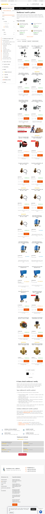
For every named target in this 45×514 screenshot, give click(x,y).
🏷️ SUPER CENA (9, 23)
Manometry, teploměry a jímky (7, 58)
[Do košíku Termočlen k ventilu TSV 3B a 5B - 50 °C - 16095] (40, 181)
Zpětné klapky (5, 45)
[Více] (41, 8)
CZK (30, 0)
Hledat (27, 4)
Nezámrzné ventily (5, 56)
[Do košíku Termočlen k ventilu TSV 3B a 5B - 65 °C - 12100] (26, 234)
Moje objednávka (3, 490)
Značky (4, 82)
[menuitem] (7, 8)
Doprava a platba (3, 482)
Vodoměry (4, 47)
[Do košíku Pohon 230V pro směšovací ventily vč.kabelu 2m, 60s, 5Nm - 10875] (26, 91)
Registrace (41, 0)
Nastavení (11, 512)
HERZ (9, 32)
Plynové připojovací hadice (7, 57)
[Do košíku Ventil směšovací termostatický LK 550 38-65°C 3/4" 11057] (40, 336)
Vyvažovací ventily (5, 52)
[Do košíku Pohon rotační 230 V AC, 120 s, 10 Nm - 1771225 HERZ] (40, 155)
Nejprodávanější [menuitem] (35, 41)
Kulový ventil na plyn (6, 54)
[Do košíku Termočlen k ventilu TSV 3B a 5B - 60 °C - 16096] (40, 208)
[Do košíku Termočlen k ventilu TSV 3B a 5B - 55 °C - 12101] (26, 208)
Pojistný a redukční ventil (6, 43)
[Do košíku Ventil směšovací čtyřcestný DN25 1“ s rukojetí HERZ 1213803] (40, 310)
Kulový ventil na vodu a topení (7, 44)
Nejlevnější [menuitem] (24, 41)
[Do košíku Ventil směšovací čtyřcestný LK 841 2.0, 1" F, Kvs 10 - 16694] (26, 336)
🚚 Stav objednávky (11, 0)
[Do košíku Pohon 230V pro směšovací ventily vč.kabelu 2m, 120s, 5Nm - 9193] (40, 91)
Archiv (14, 504)
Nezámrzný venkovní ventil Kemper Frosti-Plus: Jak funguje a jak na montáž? (16, 480)
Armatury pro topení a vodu (8, 38)
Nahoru (30, 377)
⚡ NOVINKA (9, 25)
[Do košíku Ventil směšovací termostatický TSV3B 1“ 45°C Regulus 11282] (26, 361)
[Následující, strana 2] (30, 374)
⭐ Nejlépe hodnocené (7, 72)
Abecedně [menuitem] (19, 41)
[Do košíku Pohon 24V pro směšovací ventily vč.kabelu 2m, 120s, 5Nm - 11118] (40, 118)
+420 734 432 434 (31, 469)
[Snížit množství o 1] (19, 64)
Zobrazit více (22, 454)
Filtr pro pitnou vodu (6, 53)
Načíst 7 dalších (31, 370)
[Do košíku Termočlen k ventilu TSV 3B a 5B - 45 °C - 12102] (26, 181)
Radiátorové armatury (6, 40)
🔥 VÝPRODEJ (9, 26)
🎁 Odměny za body (7, 79)
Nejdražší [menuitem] (29, 41)
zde (9, 510)
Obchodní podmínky (4, 486)
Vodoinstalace (5, 66)
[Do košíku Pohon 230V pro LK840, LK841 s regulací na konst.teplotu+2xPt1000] (40, 64)
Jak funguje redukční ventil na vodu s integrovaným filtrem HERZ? (16, 496)
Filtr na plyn (4, 48)
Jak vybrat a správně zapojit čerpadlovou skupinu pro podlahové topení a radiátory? (16, 500)
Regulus (9, 34)
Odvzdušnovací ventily (6, 49)
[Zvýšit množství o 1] (22, 64)
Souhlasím (33, 509)
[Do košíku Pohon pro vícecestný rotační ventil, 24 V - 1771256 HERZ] (26, 155)
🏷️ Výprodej (5, 74)
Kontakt (2, 484)
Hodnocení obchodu (4, 0)
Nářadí (4, 69)
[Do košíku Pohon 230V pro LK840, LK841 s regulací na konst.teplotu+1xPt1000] (26, 64)
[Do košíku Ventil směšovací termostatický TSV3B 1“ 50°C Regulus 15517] (40, 361)
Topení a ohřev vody (7, 61)
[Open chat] (40, 511)
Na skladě (9, 21)
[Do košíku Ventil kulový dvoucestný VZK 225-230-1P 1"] (26, 310)
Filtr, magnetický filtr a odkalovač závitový (9, 41)
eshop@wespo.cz (30, 467)
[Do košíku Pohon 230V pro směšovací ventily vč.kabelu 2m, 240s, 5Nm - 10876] (26, 118)
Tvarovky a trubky (6, 64)
